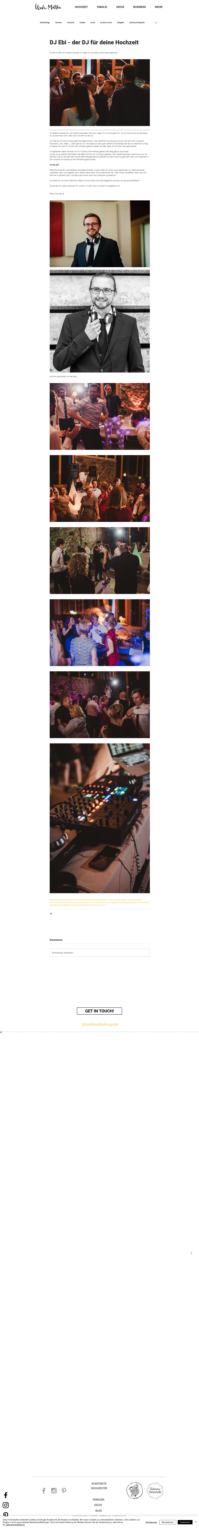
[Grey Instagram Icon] (54, 1490)
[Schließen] (195, 1522)
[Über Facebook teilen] (51, 913)
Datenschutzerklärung (15, 1524)
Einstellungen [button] (151, 1522)
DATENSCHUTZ (119, 1516)
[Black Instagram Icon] (6, 1505)
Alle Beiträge (45, 22)
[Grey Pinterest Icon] (64, 1490)
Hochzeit (70, 22)
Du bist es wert (106, 22)
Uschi (92, 22)
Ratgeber (120, 22)
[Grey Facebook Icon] (44, 1490)
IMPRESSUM (105, 1516)
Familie (82, 22)
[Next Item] (191, 1253)
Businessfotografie (137, 22)
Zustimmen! (185, 1522)
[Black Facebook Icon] (6, 1495)
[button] (156, 22)
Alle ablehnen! (168, 1522)
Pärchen (58, 22)
